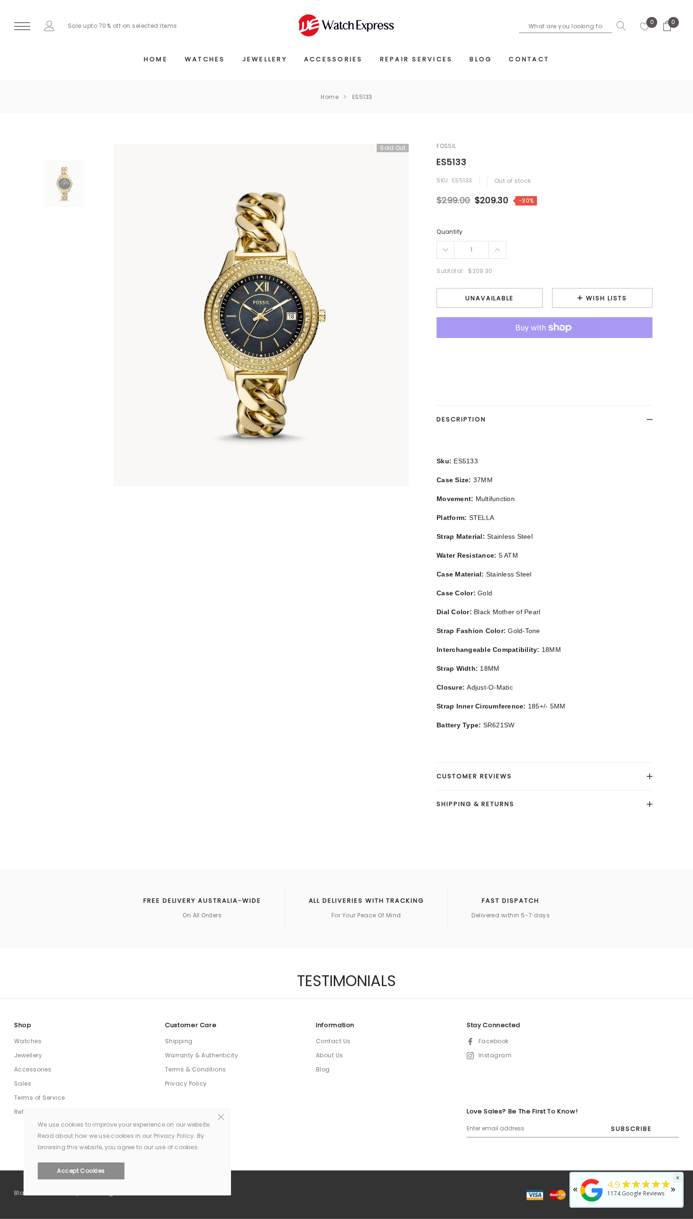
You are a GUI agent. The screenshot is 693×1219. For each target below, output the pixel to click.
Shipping (179, 1041)
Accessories (32, 1069)
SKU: (443, 180)
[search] (619, 26)
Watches (27, 1041)
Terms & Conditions (195, 1069)
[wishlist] (645, 26)
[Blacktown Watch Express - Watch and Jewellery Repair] (591, 1202)
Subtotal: (450, 271)
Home (329, 97)
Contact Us (333, 1041)
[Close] (221, 1116)
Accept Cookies (81, 1171)
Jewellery (28, 1055)
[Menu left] (22, 27)
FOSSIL (446, 146)
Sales (22, 1083)
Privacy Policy (186, 1083)
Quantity (450, 232)
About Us (329, 1055)
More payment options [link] (544, 351)
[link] (64, 183)
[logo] (346, 25)
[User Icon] (49, 26)
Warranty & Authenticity (201, 1055)
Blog (323, 1069)
